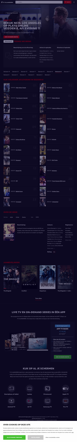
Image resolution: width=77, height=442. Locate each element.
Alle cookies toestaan (14, 437)
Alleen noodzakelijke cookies (53, 437)
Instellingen (35, 437)
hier (72, 432)
